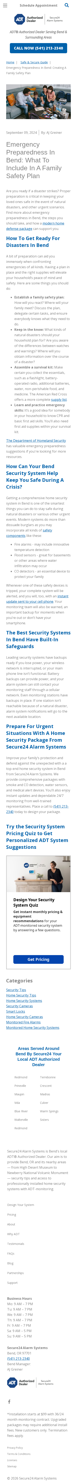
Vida (17, 1103)
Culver (44, 1103)
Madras (45, 1094)
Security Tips (16, 990)
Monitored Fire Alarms (23, 1022)
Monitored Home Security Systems (32, 1027)
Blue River (21, 1111)
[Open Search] (67, 5)
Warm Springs (49, 1111)
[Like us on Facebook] (9, 1402)
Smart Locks (15, 1011)
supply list (59, 399)
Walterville (21, 1120)
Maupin (19, 1094)
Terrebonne (48, 1077)
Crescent (46, 1086)
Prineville (20, 1086)
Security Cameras (19, 1006)
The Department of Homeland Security (36, 440)
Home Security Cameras (24, 1017)
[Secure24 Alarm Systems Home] (38, 19)
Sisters (44, 1120)
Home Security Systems (24, 1000)
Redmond (20, 1077)
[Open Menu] (5, 5)
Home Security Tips (21, 995)
